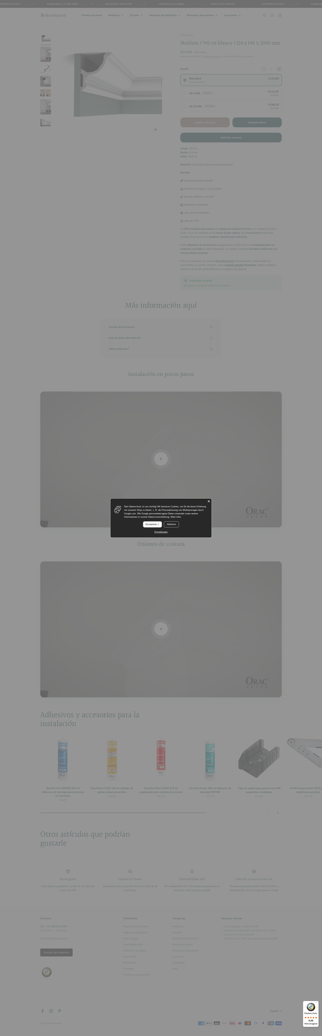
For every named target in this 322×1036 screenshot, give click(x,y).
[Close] (208, 501)
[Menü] (317, 1003)
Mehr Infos (176, 517)
